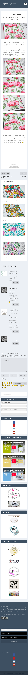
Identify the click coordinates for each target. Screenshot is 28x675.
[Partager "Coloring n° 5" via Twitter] (12, 166)
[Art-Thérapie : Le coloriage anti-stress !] (14, 191)
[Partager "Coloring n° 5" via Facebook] (9, 166)
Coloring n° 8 (6, 238)
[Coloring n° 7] (14, 210)
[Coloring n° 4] (14, 248)
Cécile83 (11, 271)
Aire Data (21, 673)
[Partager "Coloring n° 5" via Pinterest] (15, 166)
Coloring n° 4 (6, 257)
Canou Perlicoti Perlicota (13, 311)
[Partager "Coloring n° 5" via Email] (18, 166)
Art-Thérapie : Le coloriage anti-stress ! (13, 200)
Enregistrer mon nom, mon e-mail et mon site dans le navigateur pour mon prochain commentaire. (13, 379)
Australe (10, 17)
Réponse (15, 282)
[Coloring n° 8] (14, 229)
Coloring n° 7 (6, 219)
